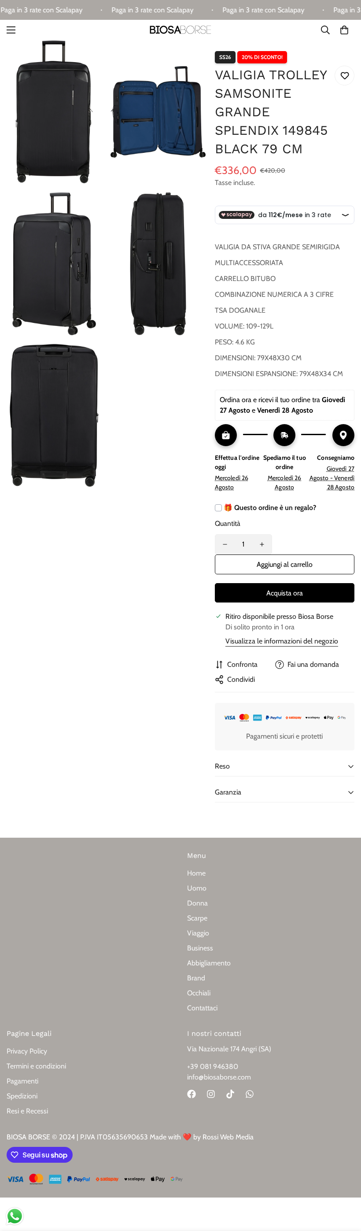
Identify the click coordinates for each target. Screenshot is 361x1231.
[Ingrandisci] (87, 59)
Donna (197, 903)
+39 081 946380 (212, 1066)
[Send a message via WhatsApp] (14, 1216)
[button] (344, 30)
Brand (196, 978)
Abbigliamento (209, 963)
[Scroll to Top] (344, 1183)
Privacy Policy (27, 1051)
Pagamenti (22, 1081)
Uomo (196, 888)
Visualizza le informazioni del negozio (281, 641)
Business (200, 948)
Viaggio (198, 933)
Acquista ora (284, 593)
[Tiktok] (230, 1094)
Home (196, 873)
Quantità (227, 523)
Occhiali (198, 993)
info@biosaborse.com (219, 1077)
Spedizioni (22, 1096)
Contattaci (202, 1008)
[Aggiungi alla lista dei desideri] (344, 75)
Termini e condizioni (36, 1066)
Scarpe (197, 918)
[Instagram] (210, 1094)
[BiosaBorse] (180, 30)
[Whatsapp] (249, 1094)
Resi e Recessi (27, 1111)
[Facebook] (191, 1094)
